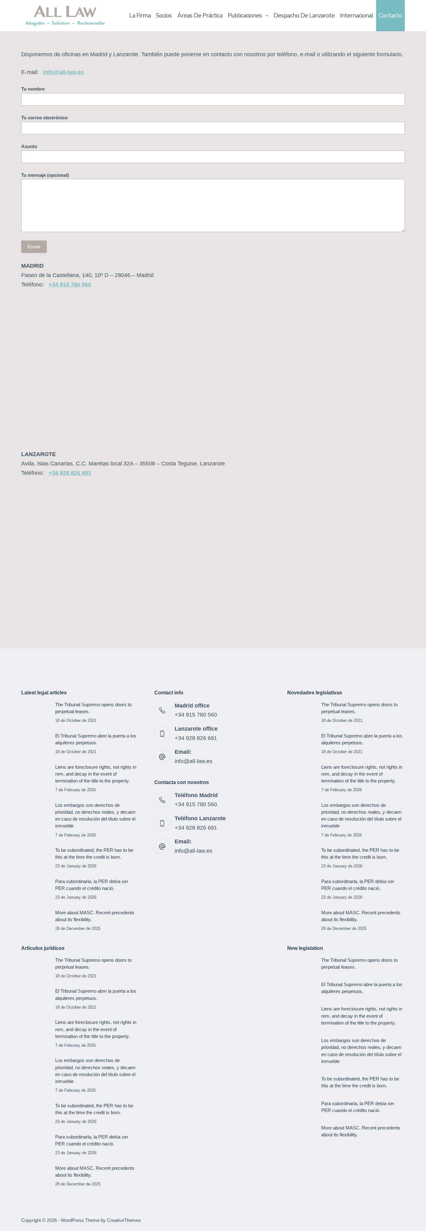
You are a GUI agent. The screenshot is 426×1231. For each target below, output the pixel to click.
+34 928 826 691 (70, 473)
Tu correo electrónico (44, 117)
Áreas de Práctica (199, 15)
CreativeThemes (124, 1220)
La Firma (140, 15)
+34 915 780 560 (70, 284)
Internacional (356, 15)
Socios (164, 15)
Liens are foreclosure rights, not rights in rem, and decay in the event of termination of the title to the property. (95, 774)
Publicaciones (245, 15)
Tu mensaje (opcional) (45, 175)
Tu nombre (33, 89)
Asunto (29, 146)
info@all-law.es (193, 761)
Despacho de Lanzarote (304, 15)
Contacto (390, 15)
